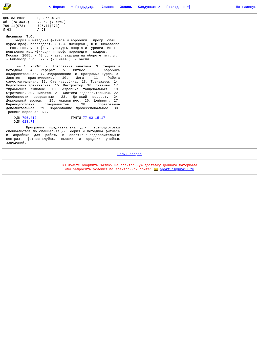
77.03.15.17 (94, 118)
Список (108, 7)
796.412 (29, 118)
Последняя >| (178, 7)
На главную (246, 7)
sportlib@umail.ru (177, 169)
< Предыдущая (83, 7)
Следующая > (149, 7)
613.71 (28, 122)
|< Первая (56, 7)
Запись (126, 7)
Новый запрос (129, 154)
